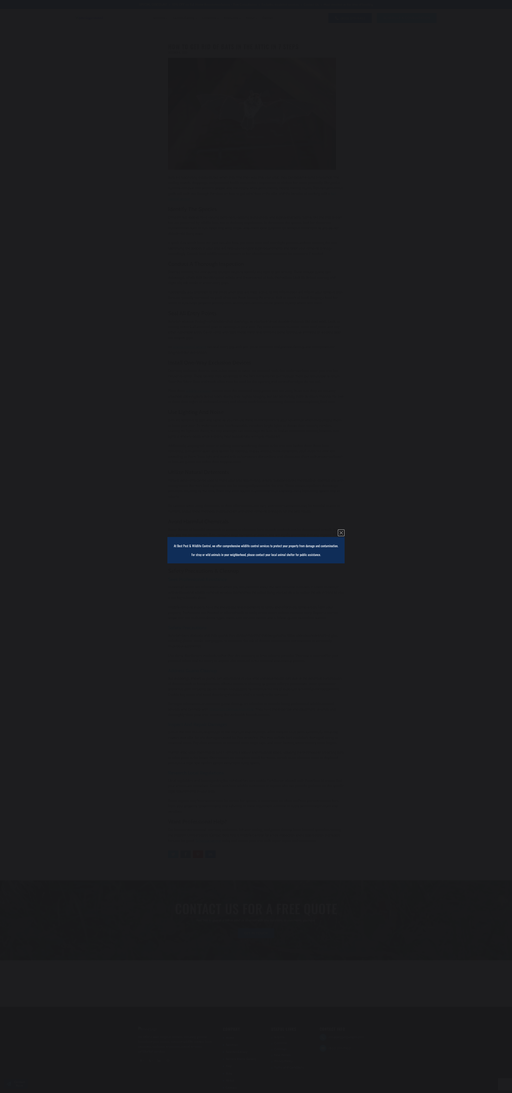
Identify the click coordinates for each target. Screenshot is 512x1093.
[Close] (341, 532)
